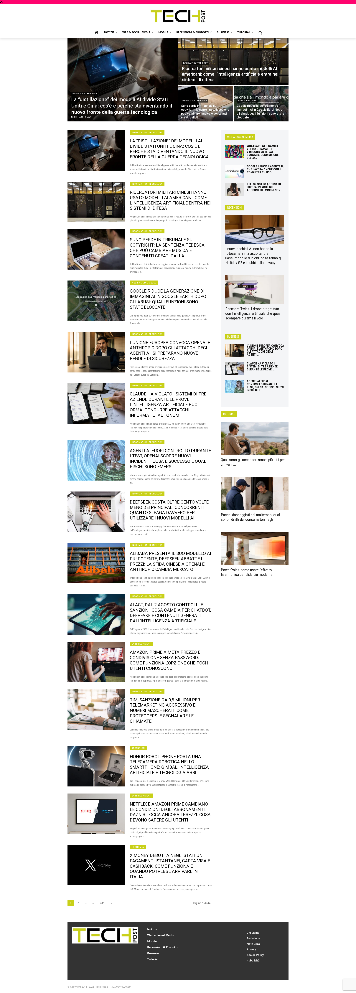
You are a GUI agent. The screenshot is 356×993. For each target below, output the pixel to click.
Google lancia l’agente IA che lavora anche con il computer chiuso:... (265, 169)
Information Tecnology (84, 94)
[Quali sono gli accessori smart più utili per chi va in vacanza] (255, 438)
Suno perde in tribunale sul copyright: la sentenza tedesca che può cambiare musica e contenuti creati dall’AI (167, 247)
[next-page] (111, 903)
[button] (260, 32)
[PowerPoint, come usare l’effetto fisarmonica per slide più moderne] (255, 548)
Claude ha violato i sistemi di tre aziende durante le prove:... (262, 366)
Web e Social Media (247, 101)
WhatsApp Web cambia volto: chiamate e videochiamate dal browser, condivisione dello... (262, 152)
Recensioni (139, 748)
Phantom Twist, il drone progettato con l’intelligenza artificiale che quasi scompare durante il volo (253, 313)
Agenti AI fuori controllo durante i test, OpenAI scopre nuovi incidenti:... (265, 386)
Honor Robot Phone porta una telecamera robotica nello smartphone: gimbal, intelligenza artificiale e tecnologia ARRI (169, 764)
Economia (138, 847)
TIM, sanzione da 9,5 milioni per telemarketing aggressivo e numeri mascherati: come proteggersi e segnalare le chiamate (165, 710)
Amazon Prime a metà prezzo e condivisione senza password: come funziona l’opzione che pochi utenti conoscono (169, 660)
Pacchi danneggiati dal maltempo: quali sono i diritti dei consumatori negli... (251, 517)
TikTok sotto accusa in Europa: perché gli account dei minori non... (265, 187)
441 (102, 903)
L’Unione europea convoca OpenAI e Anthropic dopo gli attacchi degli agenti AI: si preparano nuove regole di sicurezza (170, 350)
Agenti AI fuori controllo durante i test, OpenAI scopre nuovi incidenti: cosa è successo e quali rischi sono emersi (170, 458)
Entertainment (141, 643)
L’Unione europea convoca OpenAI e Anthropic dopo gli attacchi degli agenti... (265, 350)
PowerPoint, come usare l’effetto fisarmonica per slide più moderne (246, 572)
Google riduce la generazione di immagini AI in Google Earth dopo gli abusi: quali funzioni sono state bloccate (168, 299)
